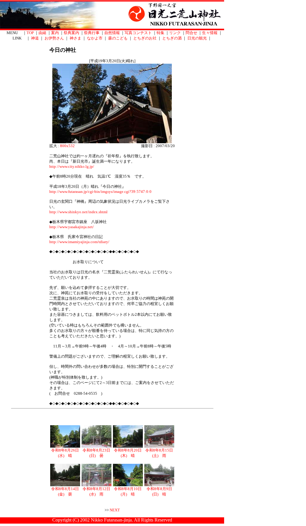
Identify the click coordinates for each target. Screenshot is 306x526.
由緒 (42, 33)
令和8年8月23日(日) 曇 (96, 453)
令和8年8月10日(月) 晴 (128, 491)
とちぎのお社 (145, 38)
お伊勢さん (54, 38)
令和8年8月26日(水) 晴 (65, 453)
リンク (175, 33)
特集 (160, 33)
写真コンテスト (138, 33)
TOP (30, 33)
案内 (55, 33)
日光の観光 (197, 38)
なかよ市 (94, 38)
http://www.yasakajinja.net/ (71, 227)
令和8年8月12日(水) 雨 (96, 491)
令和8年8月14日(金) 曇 (65, 491)
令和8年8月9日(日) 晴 (159, 491)
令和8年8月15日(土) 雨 (159, 453)
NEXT (115, 510)
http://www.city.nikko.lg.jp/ (71, 166)
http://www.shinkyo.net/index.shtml (78, 212)
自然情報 (112, 33)
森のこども (118, 38)
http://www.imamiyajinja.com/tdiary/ (79, 242)
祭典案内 (71, 33)
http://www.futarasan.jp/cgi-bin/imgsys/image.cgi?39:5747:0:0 (100, 191)
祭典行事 (92, 33)
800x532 (67, 146)
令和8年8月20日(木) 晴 (128, 453)
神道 (35, 38)
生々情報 (210, 33)
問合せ (191, 33)
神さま (75, 38)
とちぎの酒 (172, 38)
